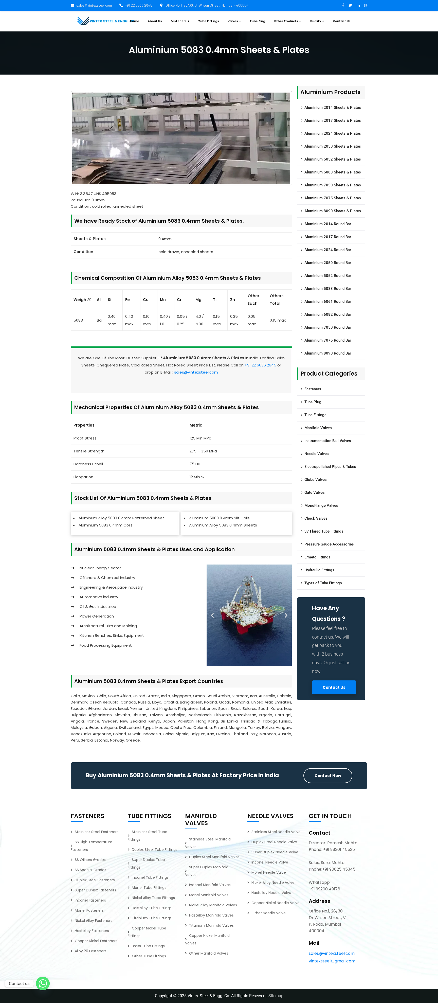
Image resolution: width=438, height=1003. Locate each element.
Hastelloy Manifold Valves (211, 915)
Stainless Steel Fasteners (96, 831)
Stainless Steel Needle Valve (276, 831)
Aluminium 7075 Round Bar (327, 340)
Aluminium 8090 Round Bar (327, 353)
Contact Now (328, 775)
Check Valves (315, 518)
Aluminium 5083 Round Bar (327, 288)
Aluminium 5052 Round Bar (327, 275)
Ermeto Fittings (317, 557)
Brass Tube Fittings (148, 945)
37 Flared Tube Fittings (323, 531)
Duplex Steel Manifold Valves (214, 856)
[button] (212, 615)
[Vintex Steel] (106, 21)
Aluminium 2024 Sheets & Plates (332, 133)
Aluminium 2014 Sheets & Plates (332, 107)
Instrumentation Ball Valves (327, 440)
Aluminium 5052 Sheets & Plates (332, 159)
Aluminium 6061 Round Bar (327, 301)
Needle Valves (316, 453)
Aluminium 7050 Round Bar (327, 327)
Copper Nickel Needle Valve (275, 902)
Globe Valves (315, 479)
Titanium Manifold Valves (211, 925)
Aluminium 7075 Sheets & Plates (332, 198)
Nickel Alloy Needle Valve (273, 882)
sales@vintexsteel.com (94, 5)
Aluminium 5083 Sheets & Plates (332, 172)
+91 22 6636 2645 (138, 5)
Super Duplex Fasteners (95, 890)
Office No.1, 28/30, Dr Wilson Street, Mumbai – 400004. (207, 5)
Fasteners (312, 389)
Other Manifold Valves (208, 953)
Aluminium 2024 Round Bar (327, 250)
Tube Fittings (315, 415)
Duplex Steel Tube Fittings (154, 849)
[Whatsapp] (43, 983)
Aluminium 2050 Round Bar (327, 262)
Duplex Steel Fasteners (95, 880)
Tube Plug (312, 402)
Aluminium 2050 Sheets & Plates (332, 146)
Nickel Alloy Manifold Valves (213, 905)
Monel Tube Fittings (149, 887)
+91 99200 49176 (324, 889)
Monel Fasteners (89, 910)
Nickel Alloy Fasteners (93, 920)
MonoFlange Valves (321, 505)
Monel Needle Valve (268, 872)
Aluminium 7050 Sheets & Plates (332, 185)
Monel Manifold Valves (208, 895)
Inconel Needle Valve (269, 862)
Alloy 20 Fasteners (90, 951)
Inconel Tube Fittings (150, 877)
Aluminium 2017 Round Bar (327, 237)
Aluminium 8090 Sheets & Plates (332, 211)
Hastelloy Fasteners (92, 930)
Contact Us (334, 687)
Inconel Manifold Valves (210, 884)
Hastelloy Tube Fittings (152, 907)
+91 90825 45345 (338, 869)
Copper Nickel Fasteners (96, 940)
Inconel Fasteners (90, 900)
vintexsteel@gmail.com (332, 961)
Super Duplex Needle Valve (274, 852)
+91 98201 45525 (339, 849)
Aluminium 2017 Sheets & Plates (332, 120)
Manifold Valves (318, 428)
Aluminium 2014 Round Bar (327, 224)
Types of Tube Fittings (323, 583)
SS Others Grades (90, 859)
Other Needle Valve (268, 913)
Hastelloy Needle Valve (271, 892)
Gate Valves (314, 492)
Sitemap (275, 995)
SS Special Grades (90, 869)
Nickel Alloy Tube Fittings (153, 897)
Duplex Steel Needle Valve (274, 841)
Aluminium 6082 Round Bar (327, 314)
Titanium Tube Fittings (152, 918)
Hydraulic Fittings (319, 570)
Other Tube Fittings (149, 956)
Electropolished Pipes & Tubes (330, 466)
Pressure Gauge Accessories (329, 544)
